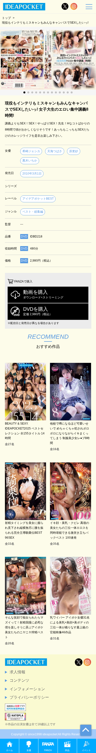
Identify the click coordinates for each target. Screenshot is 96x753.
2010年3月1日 (32, 173)
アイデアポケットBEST (38, 198)
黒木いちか (29, 160)
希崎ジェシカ (31, 151)
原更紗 (73, 151)
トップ (6, 17)
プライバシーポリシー (29, 697)
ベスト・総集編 (32, 211)
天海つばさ (54, 151)
